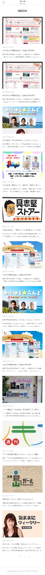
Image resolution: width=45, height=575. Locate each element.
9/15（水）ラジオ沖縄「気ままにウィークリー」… (21, 544)
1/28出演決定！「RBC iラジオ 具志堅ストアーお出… (22, 230)
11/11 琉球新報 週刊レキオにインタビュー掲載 (20, 454)
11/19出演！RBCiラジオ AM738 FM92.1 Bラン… (22, 185)
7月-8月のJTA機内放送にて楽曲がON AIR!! (18, 50)
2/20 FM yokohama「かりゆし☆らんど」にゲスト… (22, 319)
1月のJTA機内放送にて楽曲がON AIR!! (16, 275)
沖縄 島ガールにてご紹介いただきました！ (18, 499)
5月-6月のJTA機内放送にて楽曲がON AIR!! (18, 95)
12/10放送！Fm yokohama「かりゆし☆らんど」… (21, 140)
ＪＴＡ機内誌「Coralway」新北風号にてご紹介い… (21, 409)
